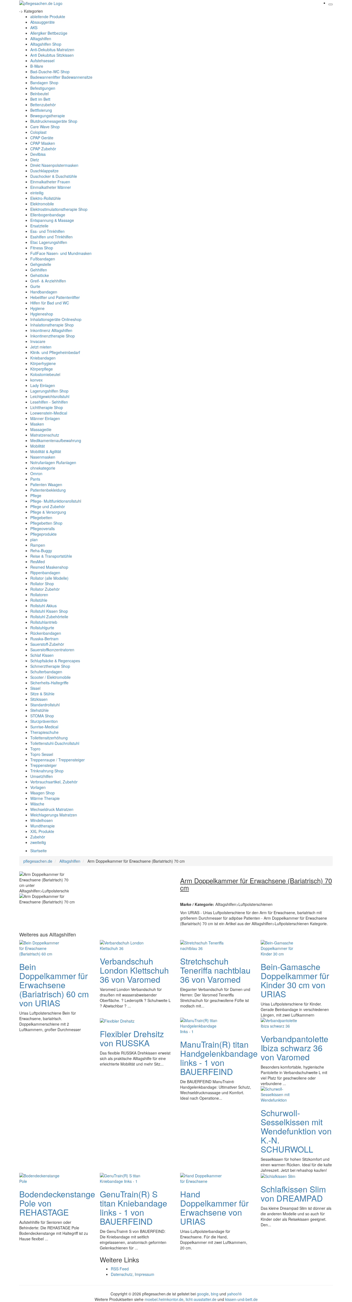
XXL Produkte (42, 831)
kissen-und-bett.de (241, 1299)
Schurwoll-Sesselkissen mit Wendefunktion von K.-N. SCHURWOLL (296, 1131)
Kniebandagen (43, 358)
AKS (33, 27)
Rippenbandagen (45, 572)
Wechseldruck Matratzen (51, 809)
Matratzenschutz (44, 435)
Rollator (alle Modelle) (49, 578)
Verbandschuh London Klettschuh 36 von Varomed (134, 970)
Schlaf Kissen (42, 655)
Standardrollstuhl (45, 704)
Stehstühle (39, 710)
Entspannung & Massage (52, 220)
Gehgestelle (40, 264)
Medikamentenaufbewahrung (55, 440)
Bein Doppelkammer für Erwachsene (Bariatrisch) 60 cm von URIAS (54, 985)
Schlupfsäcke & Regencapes (55, 660)
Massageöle (40, 429)
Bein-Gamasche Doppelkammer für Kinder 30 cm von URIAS (295, 980)
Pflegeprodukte (43, 534)
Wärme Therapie (45, 798)
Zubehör (37, 837)
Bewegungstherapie (47, 115)
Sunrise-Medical (44, 726)
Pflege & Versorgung (48, 512)
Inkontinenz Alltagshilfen (51, 330)
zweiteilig (38, 842)
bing (214, 1293)
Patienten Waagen (46, 484)
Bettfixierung (41, 110)
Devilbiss (38, 154)
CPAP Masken (42, 143)
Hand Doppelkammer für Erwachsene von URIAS (214, 1207)
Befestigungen (42, 88)
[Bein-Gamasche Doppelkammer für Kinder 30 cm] (283, 947)
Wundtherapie (42, 826)
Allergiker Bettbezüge (48, 33)
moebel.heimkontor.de (164, 1299)
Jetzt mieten (40, 347)
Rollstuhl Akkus (43, 605)
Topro (35, 748)
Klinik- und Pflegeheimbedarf (55, 352)
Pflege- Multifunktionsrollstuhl (55, 501)
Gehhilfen (38, 270)
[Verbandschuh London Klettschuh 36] (122, 945)
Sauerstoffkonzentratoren (52, 649)
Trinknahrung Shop (47, 770)
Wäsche (37, 804)
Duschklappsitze (44, 170)
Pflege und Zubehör (47, 506)
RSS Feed (120, 1268)
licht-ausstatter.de (201, 1299)
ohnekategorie (42, 468)
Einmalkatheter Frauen (50, 181)
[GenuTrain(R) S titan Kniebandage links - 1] (122, 1178)
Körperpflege (41, 369)
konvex (36, 380)
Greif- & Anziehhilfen (48, 281)
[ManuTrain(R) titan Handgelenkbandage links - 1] (202, 1025)
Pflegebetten (41, 517)
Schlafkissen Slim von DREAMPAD (293, 1193)
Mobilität (37, 446)
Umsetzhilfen (41, 776)
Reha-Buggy (41, 550)
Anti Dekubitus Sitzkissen (52, 55)
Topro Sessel (41, 754)
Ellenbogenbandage (47, 214)
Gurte (35, 286)
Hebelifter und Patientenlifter (55, 297)
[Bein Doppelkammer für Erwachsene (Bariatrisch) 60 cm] (41, 947)
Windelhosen (41, 820)
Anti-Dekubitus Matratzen (52, 49)
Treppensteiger (43, 765)
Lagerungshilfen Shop (49, 391)
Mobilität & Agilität (45, 451)
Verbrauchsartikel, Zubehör (54, 782)
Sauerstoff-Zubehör (47, 644)
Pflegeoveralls (42, 528)
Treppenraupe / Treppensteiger (57, 759)
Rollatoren (39, 594)
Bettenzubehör (43, 104)
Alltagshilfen (40, 38)
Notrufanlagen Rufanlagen (53, 462)
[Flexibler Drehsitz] (117, 1020)
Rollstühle (38, 600)
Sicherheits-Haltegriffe (49, 682)
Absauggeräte (42, 22)
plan (34, 539)
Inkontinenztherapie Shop (52, 336)
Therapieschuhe (44, 732)
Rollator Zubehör (45, 589)
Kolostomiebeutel (45, 374)
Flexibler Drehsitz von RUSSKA (132, 1038)
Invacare (37, 341)
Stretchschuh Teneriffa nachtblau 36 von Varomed (215, 970)
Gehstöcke (39, 275)
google (203, 1293)
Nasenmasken (42, 457)
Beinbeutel (39, 93)
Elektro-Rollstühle (45, 198)
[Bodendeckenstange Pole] (41, 1178)
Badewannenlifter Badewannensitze (61, 77)
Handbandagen (43, 292)
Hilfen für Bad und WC (49, 303)
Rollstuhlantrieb (43, 622)
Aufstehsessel (42, 60)
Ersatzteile (39, 225)
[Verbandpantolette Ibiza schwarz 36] (283, 1022)
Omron (36, 473)
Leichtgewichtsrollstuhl (49, 396)
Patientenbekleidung (48, 490)
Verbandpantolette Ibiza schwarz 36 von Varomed (294, 1048)
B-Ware (36, 66)
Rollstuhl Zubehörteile (49, 616)
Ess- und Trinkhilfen (47, 231)
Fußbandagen (42, 259)
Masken (37, 424)
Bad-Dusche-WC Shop (50, 71)
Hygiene (37, 308)
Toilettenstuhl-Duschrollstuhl (54, 743)
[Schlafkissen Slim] (278, 1175)
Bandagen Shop (44, 82)
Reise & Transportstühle (51, 556)
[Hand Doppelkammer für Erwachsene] (202, 1178)
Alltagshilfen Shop (45, 44)
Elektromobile (42, 203)
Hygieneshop (41, 314)
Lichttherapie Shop (46, 407)
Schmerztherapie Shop (50, 666)
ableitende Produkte (47, 16)
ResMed (37, 561)
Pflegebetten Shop (46, 523)
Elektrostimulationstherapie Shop (58, 209)
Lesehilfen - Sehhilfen (49, 402)
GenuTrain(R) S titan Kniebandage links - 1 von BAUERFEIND (133, 1207)
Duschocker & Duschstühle (53, 176)
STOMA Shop (42, 715)
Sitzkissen (39, 699)
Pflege (35, 495)
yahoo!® (234, 1293)
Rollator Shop (42, 583)
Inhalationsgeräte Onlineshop (55, 319)
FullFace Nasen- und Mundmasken (61, 253)
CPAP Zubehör (43, 148)
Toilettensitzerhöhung (49, 737)
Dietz (34, 159)
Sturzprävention (44, 721)
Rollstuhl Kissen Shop (49, 611)
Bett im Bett (40, 99)
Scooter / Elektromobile (50, 677)
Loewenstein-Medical (48, 413)
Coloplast (38, 132)
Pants (35, 479)
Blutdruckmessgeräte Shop (53, 121)
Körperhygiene (43, 363)
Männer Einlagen (45, 418)
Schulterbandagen (46, 671)
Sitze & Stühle (42, 693)
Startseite (38, 850)
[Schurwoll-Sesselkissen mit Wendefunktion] (283, 1094)
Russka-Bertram (44, 638)
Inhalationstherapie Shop (52, 325)
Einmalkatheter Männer (50, 187)
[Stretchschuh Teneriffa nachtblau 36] (202, 945)
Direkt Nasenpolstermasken (54, 165)
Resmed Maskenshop (49, 567)
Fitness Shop (41, 247)
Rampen (37, 545)
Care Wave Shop (45, 126)
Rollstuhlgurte (42, 627)
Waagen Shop (42, 793)
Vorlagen (38, 787)
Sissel (35, 688)
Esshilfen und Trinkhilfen (51, 236)
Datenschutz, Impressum (132, 1274)
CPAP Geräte (41, 137)
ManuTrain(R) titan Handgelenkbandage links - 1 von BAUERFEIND (219, 1057)
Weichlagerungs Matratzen (53, 815)
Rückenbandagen (45, 633)
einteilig (36, 192)
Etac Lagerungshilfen (48, 242)
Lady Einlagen (42, 385)
